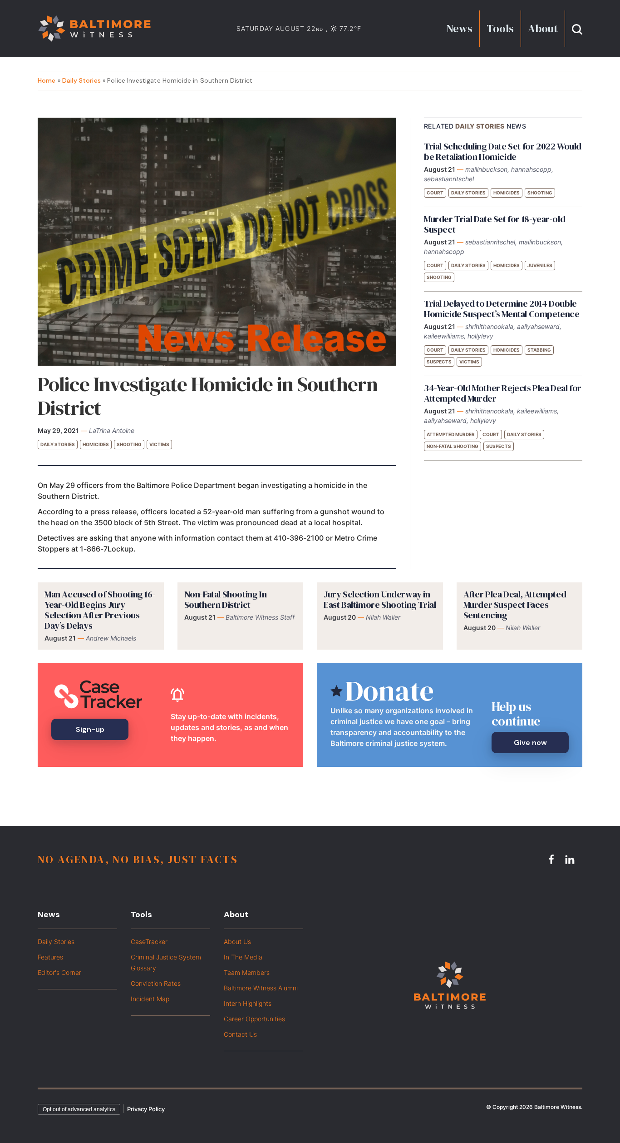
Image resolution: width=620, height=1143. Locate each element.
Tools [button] (500, 28)
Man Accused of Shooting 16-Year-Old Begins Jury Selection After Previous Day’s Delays (99, 610)
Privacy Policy (146, 1109)
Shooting (129, 444)
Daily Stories (81, 80)
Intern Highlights (247, 1003)
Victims (159, 444)
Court (435, 192)
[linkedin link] (571, 859)
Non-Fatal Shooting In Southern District (225, 599)
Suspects (439, 361)
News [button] (459, 28)
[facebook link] (553, 859)
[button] (577, 28)
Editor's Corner (59, 972)
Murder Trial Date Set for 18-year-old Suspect (494, 224)
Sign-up (90, 729)
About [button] (543, 28)
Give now (530, 742)
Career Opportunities (254, 1019)
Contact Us (240, 1034)
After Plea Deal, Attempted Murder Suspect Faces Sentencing (514, 604)
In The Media (243, 957)
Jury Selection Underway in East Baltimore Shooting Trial (380, 599)
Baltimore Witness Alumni (261, 988)
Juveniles (539, 265)
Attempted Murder (451, 434)
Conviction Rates (156, 983)
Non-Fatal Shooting (452, 446)
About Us (237, 941)
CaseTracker (149, 941)
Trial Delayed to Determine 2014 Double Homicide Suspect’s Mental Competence (502, 308)
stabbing (539, 350)
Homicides (96, 444)
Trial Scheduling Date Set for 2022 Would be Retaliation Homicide (502, 151)
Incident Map (150, 999)
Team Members (247, 972)
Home (47, 80)
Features (50, 957)
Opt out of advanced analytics (79, 1109)
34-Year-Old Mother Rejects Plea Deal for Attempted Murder (502, 393)
